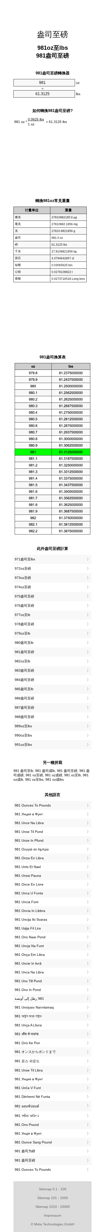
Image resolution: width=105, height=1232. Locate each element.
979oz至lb (22, 633)
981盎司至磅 (24, 652)
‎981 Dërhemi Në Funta (32, 1097)
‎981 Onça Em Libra (30, 955)
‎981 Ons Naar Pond (30, 937)
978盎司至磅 (24, 624)
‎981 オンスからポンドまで (35, 1052)
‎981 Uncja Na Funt (29, 946)
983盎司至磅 (24, 670)
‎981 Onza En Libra (29, 858)
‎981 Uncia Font (26, 902)
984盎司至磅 (24, 680)
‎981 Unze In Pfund (29, 840)
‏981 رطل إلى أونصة (29, 998)
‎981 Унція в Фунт (28, 1133)
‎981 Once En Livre (29, 884)
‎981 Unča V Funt (28, 1088)
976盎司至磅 (24, 605)
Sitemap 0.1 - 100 (52, 1189)
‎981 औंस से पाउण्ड (27, 1034)
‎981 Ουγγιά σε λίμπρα (32, 849)
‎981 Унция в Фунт (29, 814)
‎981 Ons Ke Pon (27, 1043)
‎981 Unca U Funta (29, 893)
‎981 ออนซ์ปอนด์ (27, 1106)
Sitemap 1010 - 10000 (52, 1207)
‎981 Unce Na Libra (29, 823)
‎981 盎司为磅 (25, 1151)
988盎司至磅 (24, 717)
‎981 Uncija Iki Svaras (31, 919)
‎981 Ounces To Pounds (33, 805)
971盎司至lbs (25, 559)
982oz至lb (22, 661)
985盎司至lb (24, 689)
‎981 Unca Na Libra (29, 972)
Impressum (52, 1215)
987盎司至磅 (24, 707)
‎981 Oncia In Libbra (30, 911)
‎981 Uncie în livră (28, 963)
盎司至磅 (52, 34)
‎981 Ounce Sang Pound (33, 1142)
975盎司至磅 (24, 596)
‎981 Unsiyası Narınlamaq (34, 1007)
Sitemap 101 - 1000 (52, 1198)
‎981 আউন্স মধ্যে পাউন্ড (28, 1016)
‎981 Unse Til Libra (29, 1070)
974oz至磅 (23, 587)
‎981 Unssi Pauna (28, 876)
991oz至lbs (23, 745)
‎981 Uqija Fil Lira (28, 928)
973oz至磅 (23, 578)
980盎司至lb (24, 643)
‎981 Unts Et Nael (28, 867)
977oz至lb (22, 615)
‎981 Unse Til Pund (29, 832)
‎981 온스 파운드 (27, 1061)
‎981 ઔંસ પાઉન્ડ (27, 1116)
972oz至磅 (23, 568)
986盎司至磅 (24, 698)
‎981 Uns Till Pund (28, 981)
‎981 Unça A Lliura (28, 1025)
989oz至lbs (23, 726)
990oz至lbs (23, 735)
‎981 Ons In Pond (28, 990)
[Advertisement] (52, 12)
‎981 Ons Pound (27, 1125)
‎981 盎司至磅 (25, 1160)
